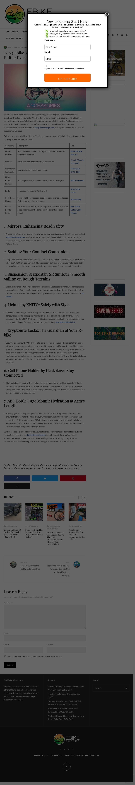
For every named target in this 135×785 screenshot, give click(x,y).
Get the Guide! (67, 79)
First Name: (50, 40)
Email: (47, 52)
